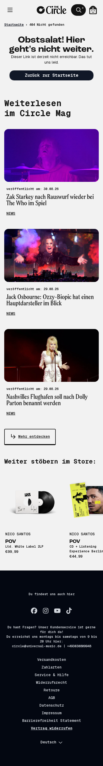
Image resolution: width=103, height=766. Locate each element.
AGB (51, 698)
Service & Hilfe (52, 675)
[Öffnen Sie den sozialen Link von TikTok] (69, 610)
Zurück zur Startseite (51, 75)
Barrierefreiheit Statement (51, 720)
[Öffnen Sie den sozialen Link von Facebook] (34, 610)
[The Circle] (51, 10)
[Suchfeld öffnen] (78, 10)
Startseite (14, 25)
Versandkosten (51, 659)
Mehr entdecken (34, 436)
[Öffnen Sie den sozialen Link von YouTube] (57, 610)
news (10, 213)
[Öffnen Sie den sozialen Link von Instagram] (46, 610)
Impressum (52, 713)
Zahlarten (51, 667)
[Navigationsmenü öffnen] (10, 10)
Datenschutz (51, 705)
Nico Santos (18, 534)
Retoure (52, 690)
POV (10, 541)
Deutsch (48, 742)
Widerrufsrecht (51, 682)
